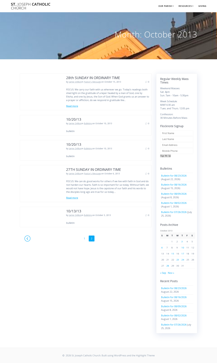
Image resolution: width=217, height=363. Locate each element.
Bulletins (88, 123)
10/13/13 (73, 211)
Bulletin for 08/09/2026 (174, 193)
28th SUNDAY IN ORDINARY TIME (93, 77)
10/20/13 (73, 119)
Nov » (171, 272)
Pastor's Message (92, 81)
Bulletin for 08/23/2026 (174, 175)
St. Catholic (30, 6)
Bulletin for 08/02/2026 (174, 203)
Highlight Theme (145, 355)
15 (172, 253)
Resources (185, 6)
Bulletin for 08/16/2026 (174, 184)
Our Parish (165, 6)
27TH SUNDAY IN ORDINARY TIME (93, 169)
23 (177, 259)
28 (167, 265)
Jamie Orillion (75, 81)
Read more (72, 106)
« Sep (163, 272)
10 (182, 247)
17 (182, 253)
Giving (202, 6)
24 (182, 259)
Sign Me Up (165, 156)
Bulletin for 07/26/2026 (174, 212)
